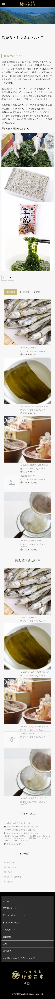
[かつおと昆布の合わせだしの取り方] (27, 381)
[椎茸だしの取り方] (11, 482)
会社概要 (7, 936)
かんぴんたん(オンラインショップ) (19, 958)
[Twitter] (11, 278)
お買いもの (11, 867)
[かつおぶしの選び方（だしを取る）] (27, 439)
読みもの (41, 351)
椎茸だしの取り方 (28, 476)
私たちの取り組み (11, 922)
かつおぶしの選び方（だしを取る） (35, 465)
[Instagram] (28, 983)
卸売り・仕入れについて (14, 915)
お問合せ (7, 951)
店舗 (5, 944)
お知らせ (26, 544)
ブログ (18, 844)
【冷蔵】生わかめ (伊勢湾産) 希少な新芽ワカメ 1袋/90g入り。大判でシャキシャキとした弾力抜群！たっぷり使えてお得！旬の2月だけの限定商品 (27, 838)
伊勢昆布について (11, 908)
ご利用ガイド (9, 929)
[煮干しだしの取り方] (27, 322)
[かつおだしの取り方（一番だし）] (27, 515)
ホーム (6, 901)
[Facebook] (4, 278)
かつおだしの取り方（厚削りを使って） (20, 830)
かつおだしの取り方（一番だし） (34, 541)
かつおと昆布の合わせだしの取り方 (35, 406)
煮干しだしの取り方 (28, 348)
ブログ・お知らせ (30, 351)
